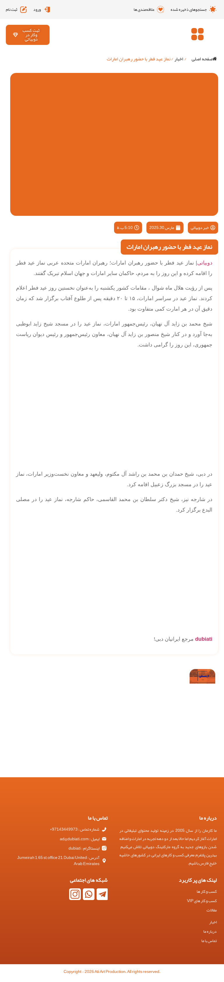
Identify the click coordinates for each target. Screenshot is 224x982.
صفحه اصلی (202, 59)
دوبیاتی (204, 263)
